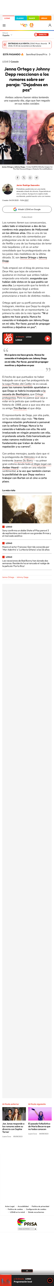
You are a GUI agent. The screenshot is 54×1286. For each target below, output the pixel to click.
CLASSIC (20, 18)
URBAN (44, 18)
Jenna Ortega (8, 577)
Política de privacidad (40, 1206)
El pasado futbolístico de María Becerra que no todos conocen (39, 1126)
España (6, 35)
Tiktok (15, 1147)
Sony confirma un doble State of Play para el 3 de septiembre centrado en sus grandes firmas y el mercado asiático (26, 533)
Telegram (36, 177)
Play (50, 1280)
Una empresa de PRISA (27, 1222)
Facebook (17, 177)
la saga (17, 384)
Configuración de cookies (36, 1209)
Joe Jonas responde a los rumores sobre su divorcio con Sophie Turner (13, 1127)
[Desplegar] (27, 1271)
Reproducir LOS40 (48, 339)
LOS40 (7, 18)
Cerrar (49, 43)
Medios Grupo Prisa (27, 1229)
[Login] (50, 25)
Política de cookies (15, 1209)
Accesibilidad (23, 1206)
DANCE (32, 18)
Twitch (38, 1147)
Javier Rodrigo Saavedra (27, 185)
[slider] (27, 1274)
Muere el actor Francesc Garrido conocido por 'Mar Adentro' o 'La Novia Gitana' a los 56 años (26, 548)
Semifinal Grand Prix (36, 54)
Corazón (15, 61)
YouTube (21, 1147)
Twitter (23, 177)
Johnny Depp (22, 577)
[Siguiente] (49, 54)
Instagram (9, 1147)
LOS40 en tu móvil (17, 1212)
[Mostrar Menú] (4, 25)
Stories (44, 1147)
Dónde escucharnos (36, 1212)
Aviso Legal (10, 1206)
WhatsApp (30, 177)
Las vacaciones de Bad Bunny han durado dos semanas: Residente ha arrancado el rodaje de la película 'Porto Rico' (26, 563)
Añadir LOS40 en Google (29, 209)
